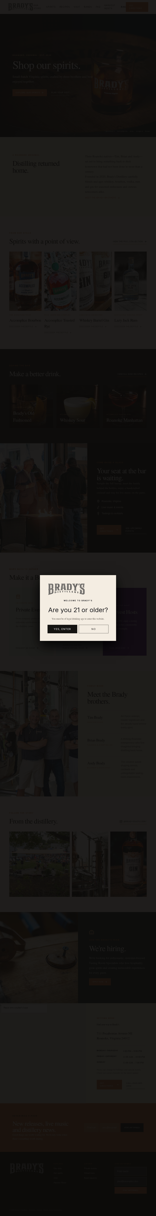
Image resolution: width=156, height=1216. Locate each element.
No (93, 629)
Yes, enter (62, 629)
